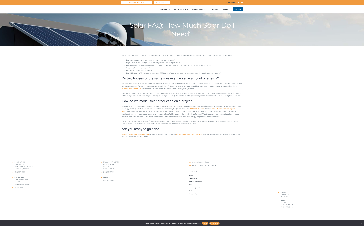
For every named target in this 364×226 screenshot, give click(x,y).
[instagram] (242, 2)
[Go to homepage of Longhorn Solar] (136, 9)
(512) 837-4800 (20, 172)
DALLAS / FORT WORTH (111, 162)
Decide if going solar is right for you (135, 134)
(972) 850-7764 (108, 172)
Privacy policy (214, 223)
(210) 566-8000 (20, 187)
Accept (205, 223)
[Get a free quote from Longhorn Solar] (162, 2)
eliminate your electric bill (131, 89)
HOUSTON (106, 177)
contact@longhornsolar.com (201, 162)
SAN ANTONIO (19, 177)
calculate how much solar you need (189, 134)
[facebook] (238, 2)
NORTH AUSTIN (20, 162)
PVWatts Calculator (197, 109)
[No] (362, 223)
